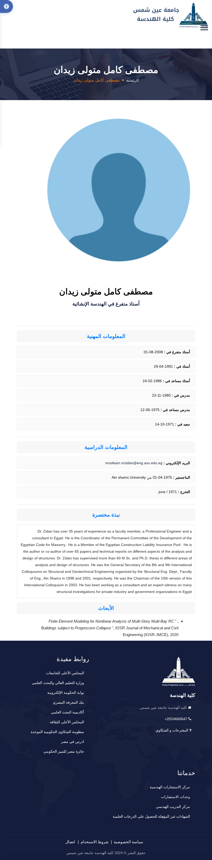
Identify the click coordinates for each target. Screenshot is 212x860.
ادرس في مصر (72, 742)
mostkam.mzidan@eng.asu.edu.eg (133, 463)
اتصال (70, 842)
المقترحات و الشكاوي (172, 730)
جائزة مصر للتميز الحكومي (63, 751)
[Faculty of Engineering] (170, 15)
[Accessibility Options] (6, 6)
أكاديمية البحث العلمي (67, 712)
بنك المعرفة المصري (68, 702)
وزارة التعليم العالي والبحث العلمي (58, 683)
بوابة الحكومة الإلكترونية (65, 692)
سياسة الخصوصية (128, 842)
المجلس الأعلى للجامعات (65, 673)
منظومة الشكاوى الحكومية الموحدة (57, 732)
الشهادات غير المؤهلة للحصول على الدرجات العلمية (151, 816)
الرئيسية (132, 80)
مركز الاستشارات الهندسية (170, 787)
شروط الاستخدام (95, 842)
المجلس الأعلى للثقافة (67, 722)
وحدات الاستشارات (175, 797)
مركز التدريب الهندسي (173, 807)
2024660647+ (176, 719)
